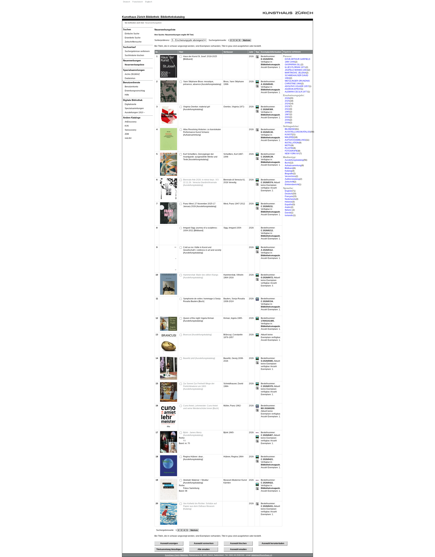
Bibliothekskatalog (173, 16)
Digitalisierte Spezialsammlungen (134, 106)
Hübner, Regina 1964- (233, 456)
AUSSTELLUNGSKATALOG (297, 132)
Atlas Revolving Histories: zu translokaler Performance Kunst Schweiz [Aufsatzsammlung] (202, 132)
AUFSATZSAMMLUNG (295, 140)
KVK (127, 126)
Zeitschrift (289, 182)
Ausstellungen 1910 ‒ (135, 112)
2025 (287, 101)
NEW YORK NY (292, 153)
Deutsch (126, 2)
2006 (287, 120)
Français (289, 196)
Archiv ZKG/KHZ (132, 74)
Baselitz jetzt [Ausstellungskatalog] (199, 358)
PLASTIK (289, 148)
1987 (287, 114)
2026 (287, 98)
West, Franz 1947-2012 (234, 203)
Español (288, 204)
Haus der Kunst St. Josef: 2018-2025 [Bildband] (200, 57)
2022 (287, 109)
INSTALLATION (292, 143)
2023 (287, 106)
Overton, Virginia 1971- (234, 106)
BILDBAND (290, 129)
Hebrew (288, 202)
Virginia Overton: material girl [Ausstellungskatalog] (196, 108)
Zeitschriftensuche (133, 42)
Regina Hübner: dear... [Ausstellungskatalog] (193, 458)
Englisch (148, 2)
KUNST (288, 134)
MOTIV (288, 145)
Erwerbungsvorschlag (135, 91)
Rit (184, 440)
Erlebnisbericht (292, 184)
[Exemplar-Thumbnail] (168, 77)
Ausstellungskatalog (294, 160)
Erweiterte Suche (133, 38)
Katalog (288, 171)
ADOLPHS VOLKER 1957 (297, 86)
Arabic (288, 207)
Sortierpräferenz (161, 40)
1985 (287, 112)
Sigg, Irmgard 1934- (232, 228)
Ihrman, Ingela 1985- (233, 318)
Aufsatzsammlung (293, 165)
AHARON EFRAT (293, 89)
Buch (287, 163)
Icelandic (289, 215)
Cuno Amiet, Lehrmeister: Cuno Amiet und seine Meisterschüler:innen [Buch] (201, 407)
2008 (287, 122)
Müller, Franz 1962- (232, 405)
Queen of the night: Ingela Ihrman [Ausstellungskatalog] (198, 319)
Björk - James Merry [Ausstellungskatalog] (193, 433)
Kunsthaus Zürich (133, 16)
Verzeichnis (290, 176)
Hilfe (127, 95)
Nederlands (290, 199)
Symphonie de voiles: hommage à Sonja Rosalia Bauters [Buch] (202, 300)
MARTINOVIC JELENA (295, 73)
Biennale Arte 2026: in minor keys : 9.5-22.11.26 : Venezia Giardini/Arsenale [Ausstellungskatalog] (201, 182)
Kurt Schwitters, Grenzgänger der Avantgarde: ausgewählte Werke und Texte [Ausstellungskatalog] (200, 157)
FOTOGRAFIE (291, 151)
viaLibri (128, 138)
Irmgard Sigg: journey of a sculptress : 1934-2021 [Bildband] (200, 229)
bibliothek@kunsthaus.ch (261, 555)
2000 (287, 117)
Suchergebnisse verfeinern (137, 51)
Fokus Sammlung (191, 488)
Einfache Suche (132, 33)
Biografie (289, 173)
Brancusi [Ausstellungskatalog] (197, 334)
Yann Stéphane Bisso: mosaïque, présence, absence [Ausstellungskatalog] (202, 82)
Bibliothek (152, 16)
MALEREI (289, 137)
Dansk (288, 212)
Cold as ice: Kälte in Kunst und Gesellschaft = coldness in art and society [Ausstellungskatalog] (202, 250)
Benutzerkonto (131, 86)
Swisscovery (130, 130)
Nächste (246, 40)
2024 (287, 103)
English (288, 191)
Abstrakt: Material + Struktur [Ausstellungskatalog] (195, 481)
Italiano (288, 210)
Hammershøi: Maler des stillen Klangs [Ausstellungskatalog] (200, 276)
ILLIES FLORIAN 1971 (295, 67)
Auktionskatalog (292, 179)
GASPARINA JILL (293, 64)
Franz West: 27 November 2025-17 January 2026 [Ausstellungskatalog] (199, 205)
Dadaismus (130, 78)
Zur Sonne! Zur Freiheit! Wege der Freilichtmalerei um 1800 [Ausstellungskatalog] (198, 386)
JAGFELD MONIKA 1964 (296, 70)
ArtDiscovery (130, 122)
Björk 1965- (228, 432)
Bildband (289, 168)
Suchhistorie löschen (134, 55)
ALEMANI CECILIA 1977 (296, 92)
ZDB (127, 134)
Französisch (137, 2)
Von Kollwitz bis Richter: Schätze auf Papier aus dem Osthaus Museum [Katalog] (200, 506)
